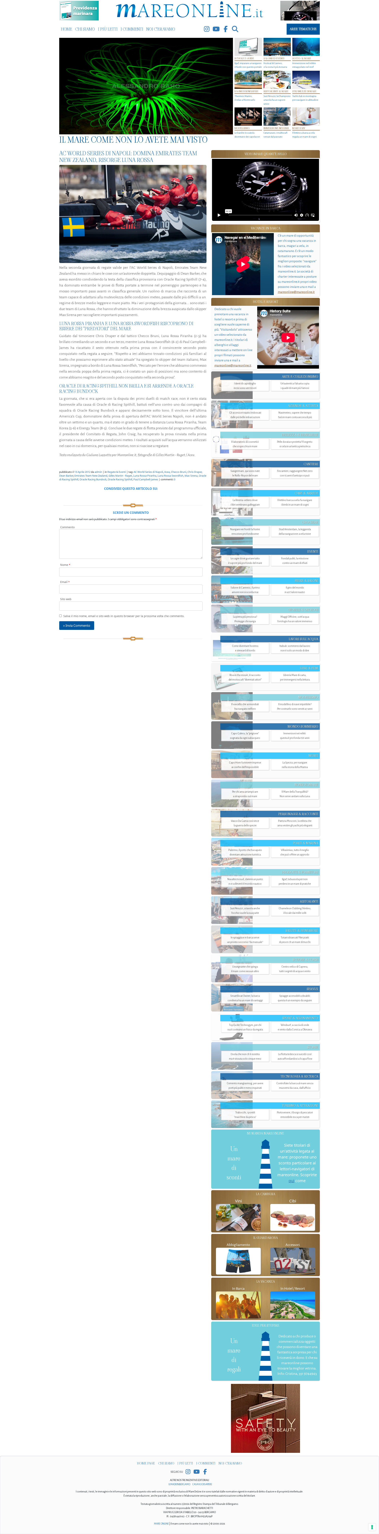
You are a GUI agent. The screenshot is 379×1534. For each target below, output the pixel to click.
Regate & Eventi (116, 472)
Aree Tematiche (303, 29)
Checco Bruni (178, 472)
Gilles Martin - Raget (120, 475)
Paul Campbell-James (145, 479)
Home (66, 29)
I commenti (132, 29)
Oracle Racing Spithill (120, 479)
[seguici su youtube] (216, 29)
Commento (67, 527)
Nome (65, 565)
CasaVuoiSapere (202, 1484)
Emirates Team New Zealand (90, 475)
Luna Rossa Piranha (144, 475)
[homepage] (189, 10)
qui (291, 1180)
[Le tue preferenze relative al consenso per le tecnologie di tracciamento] (372, 1527)
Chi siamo (85, 29)
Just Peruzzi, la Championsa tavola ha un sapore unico (277, 100)
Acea (167, 472)
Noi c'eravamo (160, 29)
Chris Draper (195, 472)
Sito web (65, 599)
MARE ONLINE (161, 1523)
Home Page (146, 1463)
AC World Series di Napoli (148, 472)
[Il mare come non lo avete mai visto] (146, 86)
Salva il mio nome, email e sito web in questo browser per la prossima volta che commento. (123, 616)
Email (65, 582)
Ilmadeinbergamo (180, 1484)
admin (98, 472)
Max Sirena (191, 475)
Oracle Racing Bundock (93, 479)
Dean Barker (66, 475)
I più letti (107, 29)
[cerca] (235, 29)
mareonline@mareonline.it (296, 292)
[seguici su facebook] (226, 29)
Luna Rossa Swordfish (170, 475)
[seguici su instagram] (207, 29)
